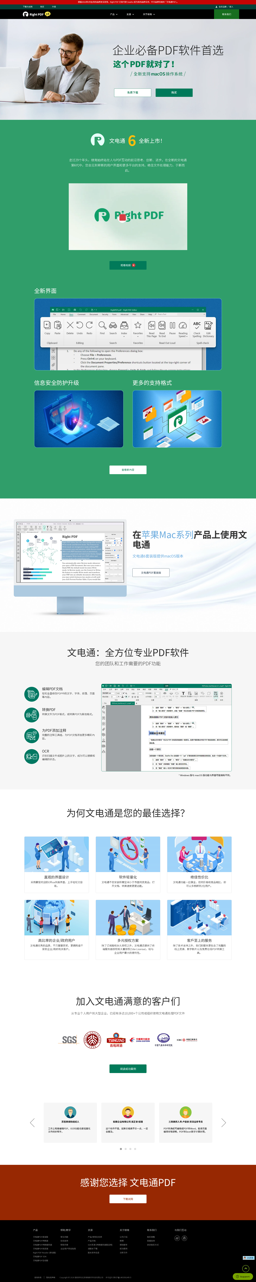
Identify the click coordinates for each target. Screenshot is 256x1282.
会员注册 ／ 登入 (226, 6)
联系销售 (151, 1236)
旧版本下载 (92, 1248)
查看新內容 (128, 469)
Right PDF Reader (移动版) (44, 1252)
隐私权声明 (50, 1277)
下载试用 (128, 1199)
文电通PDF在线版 (40, 1260)
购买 (42, 6)
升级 (54, 6)
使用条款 (37, 1277)
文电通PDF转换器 (40, 1240)
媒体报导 (123, 1244)
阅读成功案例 (128, 1069)
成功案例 (123, 1248)
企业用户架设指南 (68, 1248)
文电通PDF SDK (40, 1256)
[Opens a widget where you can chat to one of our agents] (243, 1277)
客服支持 (151, 1240)
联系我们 (226, 14)
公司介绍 (123, 1236)
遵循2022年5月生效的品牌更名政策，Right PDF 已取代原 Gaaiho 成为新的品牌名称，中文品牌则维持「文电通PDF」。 (128, 1)
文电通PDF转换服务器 (42, 1244)
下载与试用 (27, 6)
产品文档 (92, 1240)
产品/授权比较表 (95, 1236)
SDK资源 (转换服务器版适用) (100, 1244)
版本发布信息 (93, 1252)
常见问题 (64, 1236)
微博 (122, 1240)
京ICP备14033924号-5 (122, 1277)
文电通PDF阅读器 (40, 1248)
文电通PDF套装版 (151, 572)
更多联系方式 (153, 1244)
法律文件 (123, 1252)
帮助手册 (64, 1244)
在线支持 (64, 1240)
